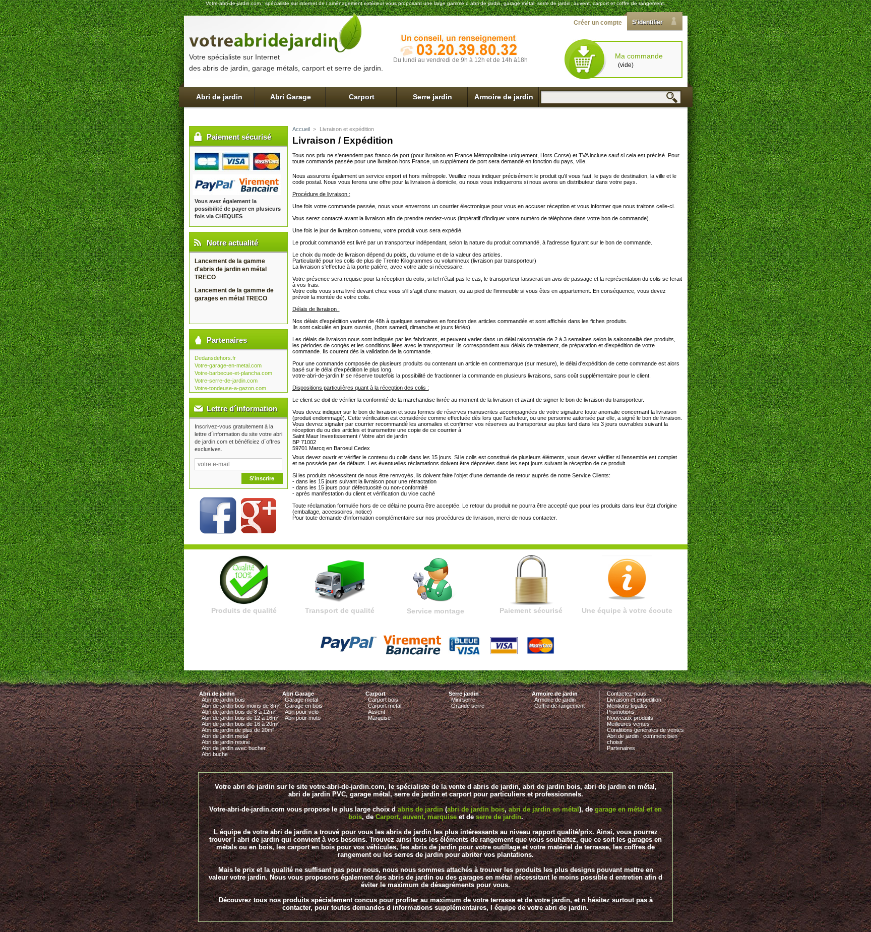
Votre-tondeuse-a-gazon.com (230, 388)
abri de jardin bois (476, 809)
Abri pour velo (302, 712)
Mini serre (463, 700)
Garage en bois (304, 706)
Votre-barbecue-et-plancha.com (233, 373)
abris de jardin (420, 809)
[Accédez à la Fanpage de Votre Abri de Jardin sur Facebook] (214, 531)
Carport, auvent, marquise (416, 817)
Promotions (621, 712)
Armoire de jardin (503, 97)
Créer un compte (598, 22)
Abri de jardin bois (223, 700)
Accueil (301, 129)
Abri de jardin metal (225, 736)
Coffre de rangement (559, 706)
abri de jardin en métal (544, 809)
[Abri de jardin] (275, 32)
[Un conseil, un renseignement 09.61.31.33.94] (459, 45)
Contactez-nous (626, 694)
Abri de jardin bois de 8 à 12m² (239, 712)
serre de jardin (498, 817)
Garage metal (301, 700)
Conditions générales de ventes (645, 730)
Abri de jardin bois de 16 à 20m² (240, 724)
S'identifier (647, 22)
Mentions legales (627, 706)
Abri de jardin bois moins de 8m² (241, 706)
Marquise (379, 718)
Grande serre (467, 706)
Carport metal (384, 706)
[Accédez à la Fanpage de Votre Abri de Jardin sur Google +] (258, 531)
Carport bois (383, 700)
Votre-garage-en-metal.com (228, 365)
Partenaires (621, 748)
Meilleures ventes (628, 724)
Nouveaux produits (630, 718)
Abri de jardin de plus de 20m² (238, 730)
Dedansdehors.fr (215, 358)
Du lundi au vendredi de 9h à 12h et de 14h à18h (460, 60)
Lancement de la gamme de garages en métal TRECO (234, 294)
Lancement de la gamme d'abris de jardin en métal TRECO (231, 269)
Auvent (376, 712)
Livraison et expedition (634, 700)
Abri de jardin (219, 97)
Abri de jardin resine (226, 742)
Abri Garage (290, 97)
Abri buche (215, 754)
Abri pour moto (303, 718)
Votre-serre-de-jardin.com (226, 381)
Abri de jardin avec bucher (234, 748)
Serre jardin (432, 97)
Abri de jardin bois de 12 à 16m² (240, 718)
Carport (362, 97)
